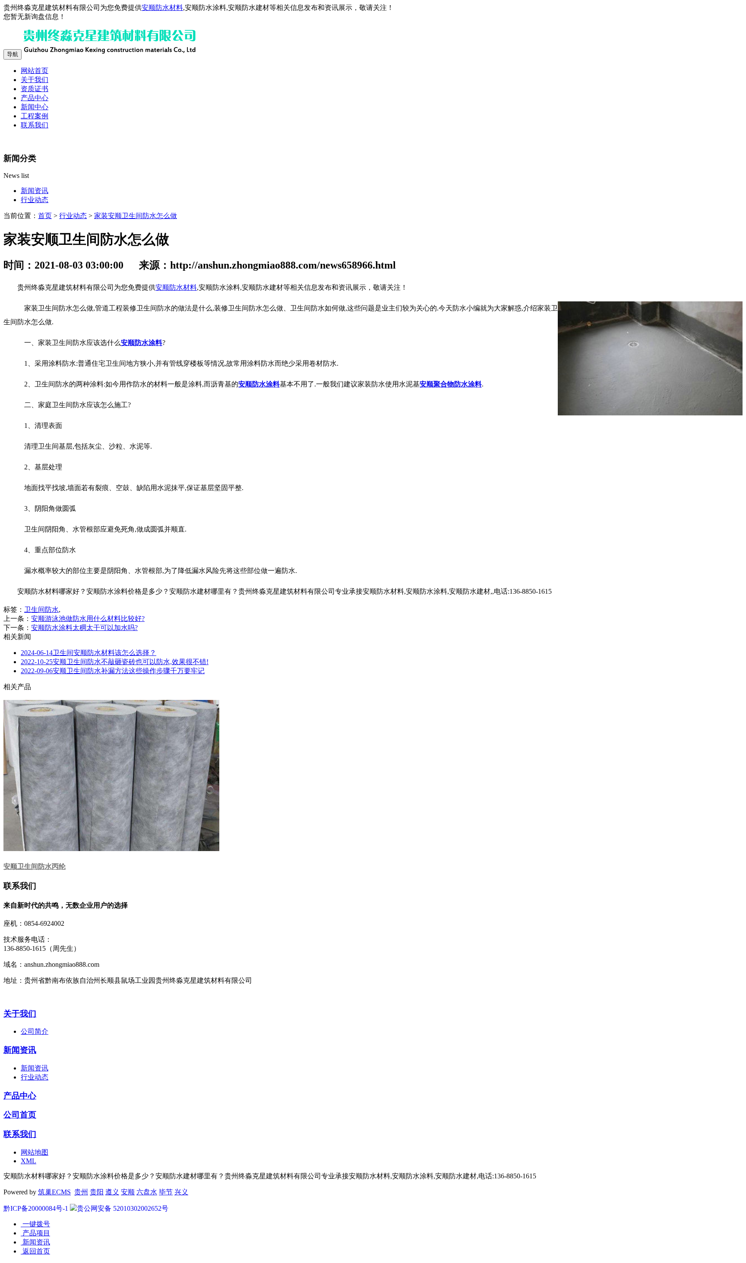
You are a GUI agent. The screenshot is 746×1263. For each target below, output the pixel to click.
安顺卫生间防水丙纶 (34, 866)
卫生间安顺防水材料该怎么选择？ (88, 652)
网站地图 (34, 1152)
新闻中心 (34, 107)
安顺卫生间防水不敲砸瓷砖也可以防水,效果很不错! (115, 661)
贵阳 (97, 1192)
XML (28, 1161)
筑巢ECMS (54, 1192)
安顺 (128, 1192)
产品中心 (34, 97)
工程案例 (34, 116)
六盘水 (146, 1192)
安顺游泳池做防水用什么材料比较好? (88, 618)
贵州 (81, 1192)
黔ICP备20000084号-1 (35, 1208)
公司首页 (19, 1114)
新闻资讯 (34, 190)
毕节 (166, 1192)
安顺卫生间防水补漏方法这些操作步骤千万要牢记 (113, 670)
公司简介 (34, 1031)
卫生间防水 (41, 609)
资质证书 (34, 88)
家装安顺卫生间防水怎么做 (135, 215)
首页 (45, 215)
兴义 (181, 1192)
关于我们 (34, 79)
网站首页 (34, 70)
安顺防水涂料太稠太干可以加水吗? (84, 627)
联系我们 (34, 125)
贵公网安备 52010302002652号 (122, 1208)
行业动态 (34, 199)
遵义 (112, 1192)
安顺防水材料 (162, 7)
